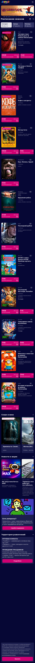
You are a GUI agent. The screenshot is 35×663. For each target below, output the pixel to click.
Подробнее (17, 561)
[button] (7, 11)
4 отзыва (20, 45)
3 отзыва (20, 299)
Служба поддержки (17, 528)
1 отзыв (20, 331)
